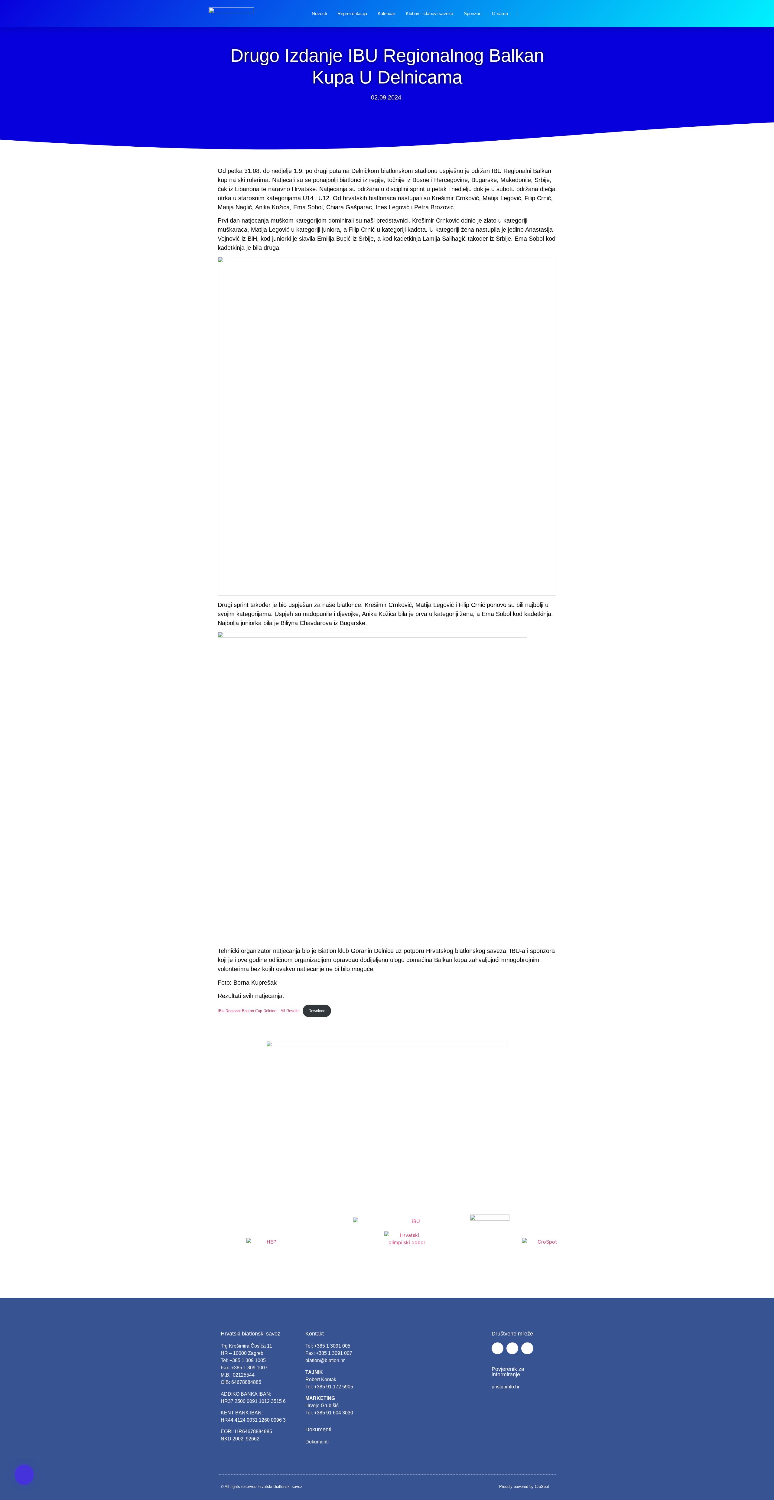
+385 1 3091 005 (332, 1345)
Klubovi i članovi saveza (429, 13)
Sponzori (472, 13)
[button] (24, 1475)
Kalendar (386, 13)
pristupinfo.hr (505, 1386)
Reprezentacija (352, 13)
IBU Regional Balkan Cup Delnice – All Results (259, 1011)
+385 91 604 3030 (333, 1412)
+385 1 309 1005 (247, 1360)
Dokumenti (317, 1441)
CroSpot (542, 1486)
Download (316, 1011)
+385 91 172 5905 (333, 1386)
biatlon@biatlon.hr (325, 1360)
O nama (500, 13)
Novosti (319, 13)
